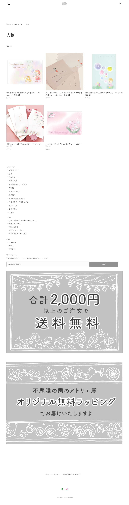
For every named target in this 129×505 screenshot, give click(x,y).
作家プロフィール (15, 223)
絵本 (10, 174)
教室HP (11, 246)
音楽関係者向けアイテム (18, 184)
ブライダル (13, 209)
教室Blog (12, 249)
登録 (103, 264)
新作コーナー (14, 170)
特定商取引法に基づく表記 (18, 233)
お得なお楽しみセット (17, 198)
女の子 (9, 46)
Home (8, 24)
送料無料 (12, 195)
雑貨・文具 (13, 181)
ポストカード (14, 177)
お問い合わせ (13, 227)
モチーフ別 (18, 24)
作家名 (11, 212)
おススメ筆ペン (14, 191)
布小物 (11, 188)
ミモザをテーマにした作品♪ (19, 202)
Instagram (13, 242)
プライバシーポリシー (16, 230)
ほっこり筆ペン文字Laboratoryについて (23, 220)
